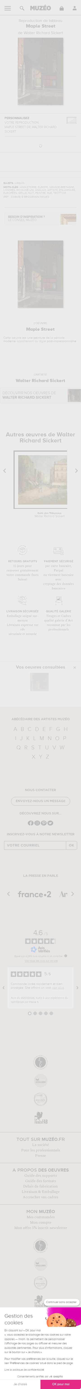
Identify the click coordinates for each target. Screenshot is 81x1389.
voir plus (58, 987)
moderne (9, 341)
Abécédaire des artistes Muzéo (40, 719)
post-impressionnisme (61, 341)
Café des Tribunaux (49, 515)
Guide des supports (40, 1176)
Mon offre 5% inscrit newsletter (40, 1228)
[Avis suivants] (77, 988)
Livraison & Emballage (41, 1192)
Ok (71, 845)
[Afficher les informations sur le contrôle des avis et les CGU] (66, 956)
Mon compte (40, 1222)
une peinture (36, 337)
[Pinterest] (43, 825)
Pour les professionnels (40, 1150)
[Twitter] (50, 825)
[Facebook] (30, 825)
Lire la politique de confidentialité (24, 1370)
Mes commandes (41, 1217)
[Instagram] (37, 825)
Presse (40, 1156)
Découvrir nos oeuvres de (29, 395)
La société (40, 1145)
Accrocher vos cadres (40, 1197)
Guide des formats (40, 1181)
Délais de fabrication (40, 1186)
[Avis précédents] (3, 988)
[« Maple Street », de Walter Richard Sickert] (39, 682)
